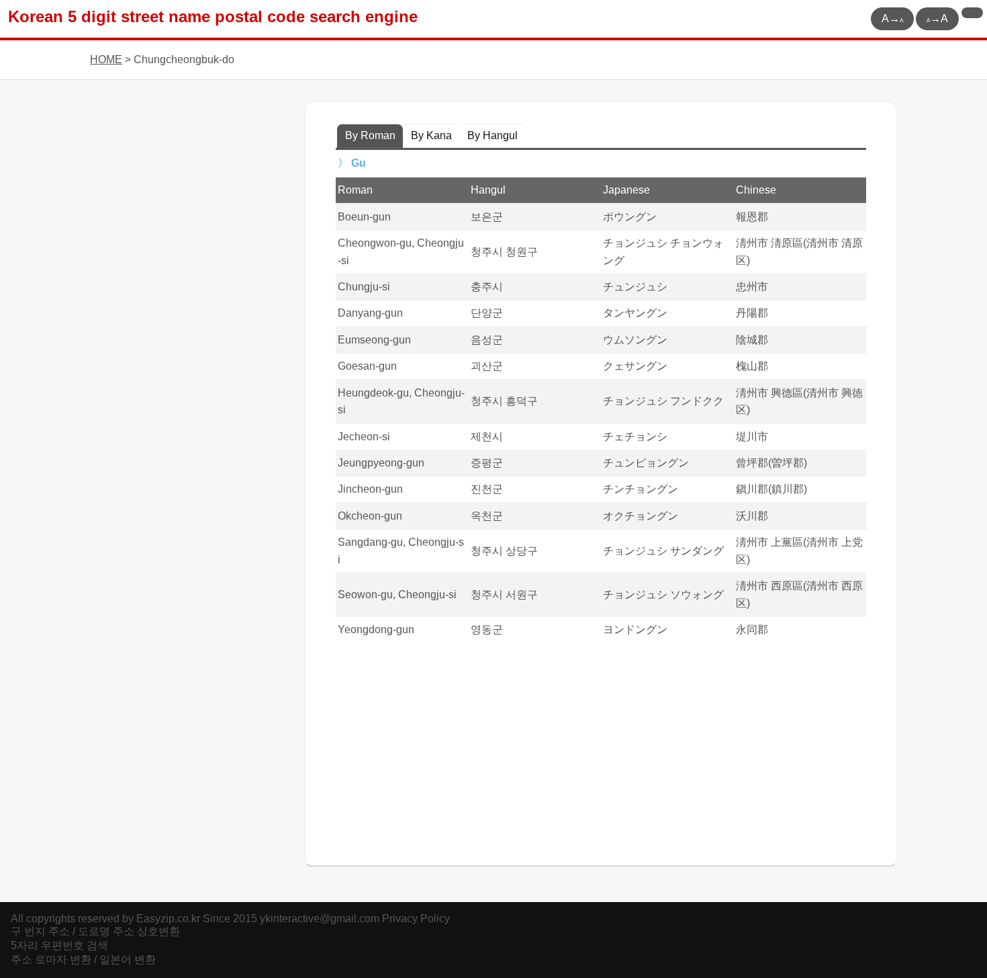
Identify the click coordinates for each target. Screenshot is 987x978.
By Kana (431, 135)
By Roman (370, 135)
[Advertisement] (601, 750)
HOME (106, 59)
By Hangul (492, 135)
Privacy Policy (416, 918)
